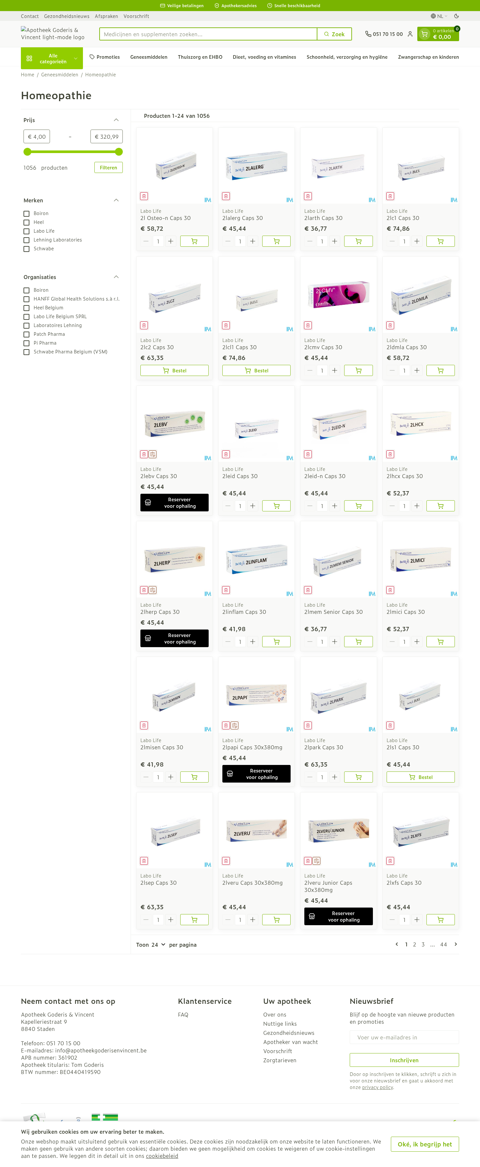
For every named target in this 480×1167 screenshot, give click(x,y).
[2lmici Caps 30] (421, 559)
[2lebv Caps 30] (174, 424)
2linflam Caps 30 (244, 611)
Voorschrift (136, 15)
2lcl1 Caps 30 (239, 347)
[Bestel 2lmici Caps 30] (440, 641)
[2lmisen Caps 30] (174, 695)
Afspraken (106, 15)
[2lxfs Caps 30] (421, 830)
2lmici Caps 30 (406, 611)
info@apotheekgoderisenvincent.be (101, 1050)
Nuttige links (280, 1023)
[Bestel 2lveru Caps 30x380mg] (276, 919)
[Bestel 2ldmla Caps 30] (440, 370)
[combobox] (208, 33)
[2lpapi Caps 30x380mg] (256, 695)
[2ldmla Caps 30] (421, 295)
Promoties (108, 56)
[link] (398, 944)
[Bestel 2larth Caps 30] (358, 241)
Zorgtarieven (279, 1060)
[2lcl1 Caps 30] (256, 295)
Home (27, 74)
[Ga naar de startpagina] (53, 34)
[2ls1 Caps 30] (421, 695)
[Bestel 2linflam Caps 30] (276, 641)
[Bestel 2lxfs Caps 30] (440, 919)
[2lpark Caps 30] (338, 695)
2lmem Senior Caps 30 (333, 611)
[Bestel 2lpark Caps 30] (358, 777)
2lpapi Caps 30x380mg (252, 747)
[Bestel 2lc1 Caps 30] (440, 241)
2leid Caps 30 (240, 476)
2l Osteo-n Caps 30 (165, 218)
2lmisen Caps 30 (161, 747)
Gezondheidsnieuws (66, 15)
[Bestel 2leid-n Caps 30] (358, 505)
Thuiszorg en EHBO (200, 56)
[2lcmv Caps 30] (338, 295)
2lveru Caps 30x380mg (252, 882)
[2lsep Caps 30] (174, 830)
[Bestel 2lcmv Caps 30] (358, 370)
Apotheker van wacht (290, 1041)
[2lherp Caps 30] (174, 559)
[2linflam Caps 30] (256, 559)
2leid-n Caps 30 (324, 476)
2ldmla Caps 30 (407, 347)
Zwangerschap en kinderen (428, 56)
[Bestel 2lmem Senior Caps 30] (358, 641)
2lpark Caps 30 (323, 747)
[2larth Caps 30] (338, 166)
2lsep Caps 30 (158, 882)
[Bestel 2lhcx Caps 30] (440, 505)
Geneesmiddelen (149, 56)
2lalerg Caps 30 (242, 218)
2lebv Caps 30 (158, 476)
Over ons (274, 1014)
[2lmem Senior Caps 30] (338, 559)
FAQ (183, 1014)
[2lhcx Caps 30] (421, 424)
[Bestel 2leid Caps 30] (276, 505)
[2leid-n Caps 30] (338, 424)
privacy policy (377, 1086)
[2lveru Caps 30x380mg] (256, 830)
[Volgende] (454, 944)
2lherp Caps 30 (160, 611)
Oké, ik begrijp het (425, 1144)
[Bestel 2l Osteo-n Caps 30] (194, 241)
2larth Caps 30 (323, 218)
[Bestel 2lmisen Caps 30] (194, 777)
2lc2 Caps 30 (157, 347)
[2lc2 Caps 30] (174, 295)
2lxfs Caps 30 (404, 882)
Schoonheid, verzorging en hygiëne (347, 56)
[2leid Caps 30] (256, 424)
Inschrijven (404, 1060)
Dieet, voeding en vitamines (264, 56)
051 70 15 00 (63, 1043)
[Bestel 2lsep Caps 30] (194, 919)
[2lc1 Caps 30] (421, 166)
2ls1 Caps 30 (403, 747)
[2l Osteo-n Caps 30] (174, 166)
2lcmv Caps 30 (323, 347)
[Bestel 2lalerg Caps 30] (276, 241)
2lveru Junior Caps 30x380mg (328, 886)
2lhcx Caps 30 (405, 476)
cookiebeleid (162, 1155)
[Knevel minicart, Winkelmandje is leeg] (424, 34)
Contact (30, 15)
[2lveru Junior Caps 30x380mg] (338, 830)
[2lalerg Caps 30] (256, 166)
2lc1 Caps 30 (403, 218)
